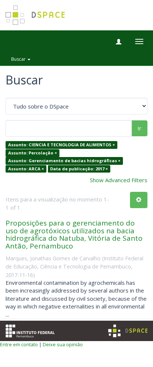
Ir (139, 128)
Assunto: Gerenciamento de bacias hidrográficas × (64, 161)
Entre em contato (19, 344)
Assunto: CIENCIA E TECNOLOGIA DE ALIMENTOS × (61, 145)
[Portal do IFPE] (30, 330)
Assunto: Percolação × (32, 153)
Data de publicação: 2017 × (79, 168)
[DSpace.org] (127, 330)
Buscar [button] (19, 59)
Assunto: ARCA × (26, 168)
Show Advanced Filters (118, 180)
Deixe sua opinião (63, 344)
